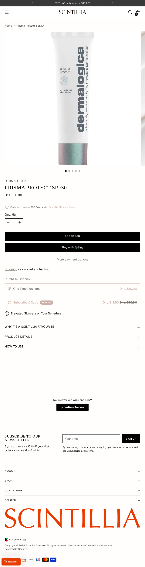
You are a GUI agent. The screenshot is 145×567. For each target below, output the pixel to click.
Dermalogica (15, 181)
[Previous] (32, 3)
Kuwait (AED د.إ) (17, 539)
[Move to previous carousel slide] (128, 372)
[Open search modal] (130, 12)
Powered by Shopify (16, 549)
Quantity (11, 214)
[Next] (113, 3)
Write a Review (76, 408)
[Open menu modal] (7, 12)
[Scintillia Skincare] (72, 12)
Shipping (11, 269)
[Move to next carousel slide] (137, 372)
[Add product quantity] (19, 222)
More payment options (72, 259)
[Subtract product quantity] (8, 222)
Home (8, 25)
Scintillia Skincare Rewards (63, 207)
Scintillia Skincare (36, 545)
